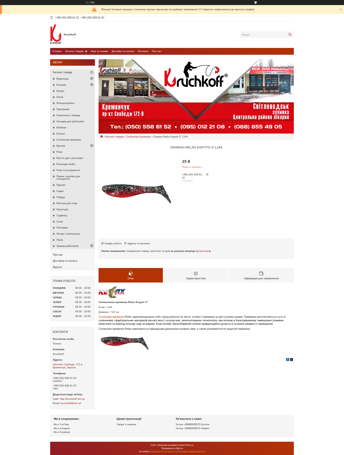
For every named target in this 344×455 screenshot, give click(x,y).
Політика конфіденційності (191, 451)
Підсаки (60, 184)
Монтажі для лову (66, 203)
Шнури (60, 90)
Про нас (156, 51)
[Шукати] (290, 34)
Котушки (61, 84)
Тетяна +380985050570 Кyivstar (192, 424)
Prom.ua (189, 445)
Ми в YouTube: (62, 424)
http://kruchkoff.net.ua (72, 398)
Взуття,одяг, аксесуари (69, 158)
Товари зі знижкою (126, 424)
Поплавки (62, 227)
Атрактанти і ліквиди (68, 115)
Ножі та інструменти (68, 170)
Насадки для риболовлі (70, 121)
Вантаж (60, 145)
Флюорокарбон (65, 103)
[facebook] (287, 360)
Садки (60, 191)
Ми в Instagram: (62, 428)
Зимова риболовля (67, 245)
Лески (59, 96)
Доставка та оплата (123, 51)
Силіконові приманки (138, 136)
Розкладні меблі (65, 164)
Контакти (143, 51)
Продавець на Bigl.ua (172, 448)
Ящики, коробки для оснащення (68, 177)
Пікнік (59, 239)
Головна (57, 51)
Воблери (61, 127)
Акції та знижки (99, 51)
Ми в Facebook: (62, 432)
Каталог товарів (74, 51)
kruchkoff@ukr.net (71, 403)
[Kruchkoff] (56, 34)
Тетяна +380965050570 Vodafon (192, 428)
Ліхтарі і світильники (68, 233)
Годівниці (61, 215)
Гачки (59, 221)
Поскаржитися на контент (163, 451)
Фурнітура (62, 209)
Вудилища (62, 78)
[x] (291, 360)
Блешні (60, 133)
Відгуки (57, 267)
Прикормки (62, 109)
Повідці (60, 197)
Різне (59, 151)
